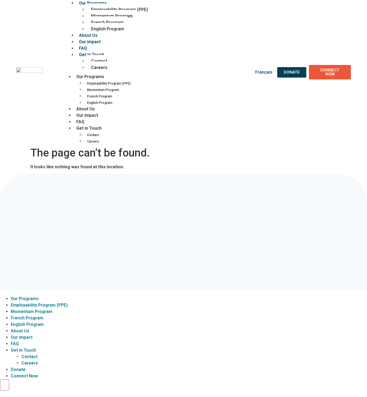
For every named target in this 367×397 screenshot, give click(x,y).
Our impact (90, 41)
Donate (18, 369)
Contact (99, 61)
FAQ (80, 121)
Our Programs (90, 76)
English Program (107, 28)
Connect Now (24, 375)
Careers (99, 67)
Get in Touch (91, 54)
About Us (85, 108)
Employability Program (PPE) (119, 9)
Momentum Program (112, 16)
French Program (107, 22)
